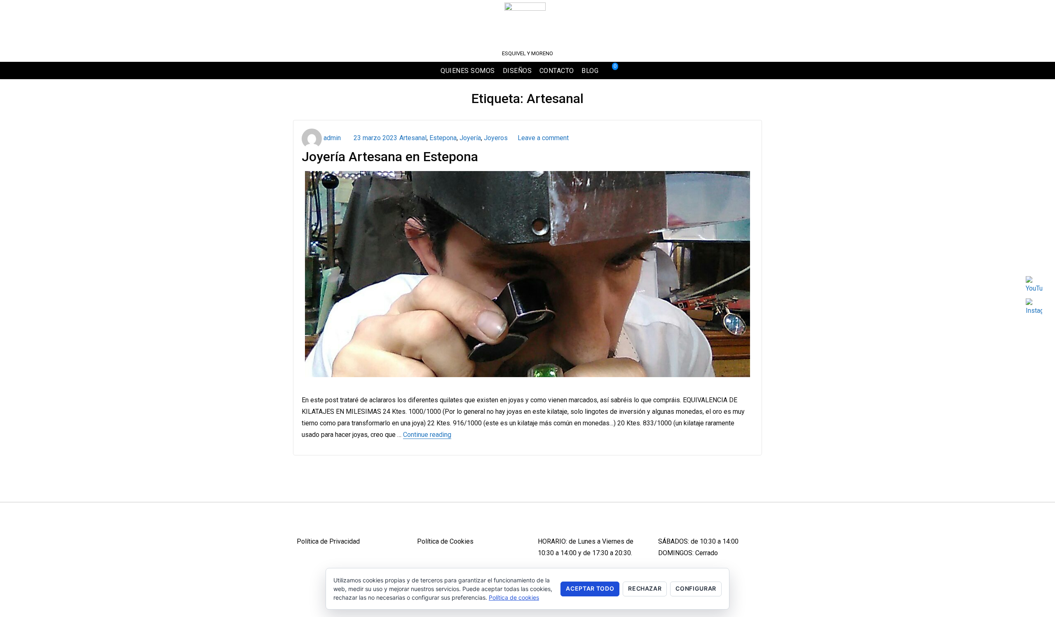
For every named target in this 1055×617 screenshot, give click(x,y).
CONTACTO (556, 71)
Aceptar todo (590, 588)
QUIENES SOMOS (468, 71)
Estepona (443, 138)
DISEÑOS (517, 71)
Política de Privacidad (328, 541)
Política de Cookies (445, 541)
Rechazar (644, 588)
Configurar (695, 588)
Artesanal (413, 138)
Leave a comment (541, 138)
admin (332, 138)
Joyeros (496, 138)
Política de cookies (514, 597)
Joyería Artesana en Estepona (390, 156)
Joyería (470, 138)
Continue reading (427, 435)
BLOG (589, 71)
